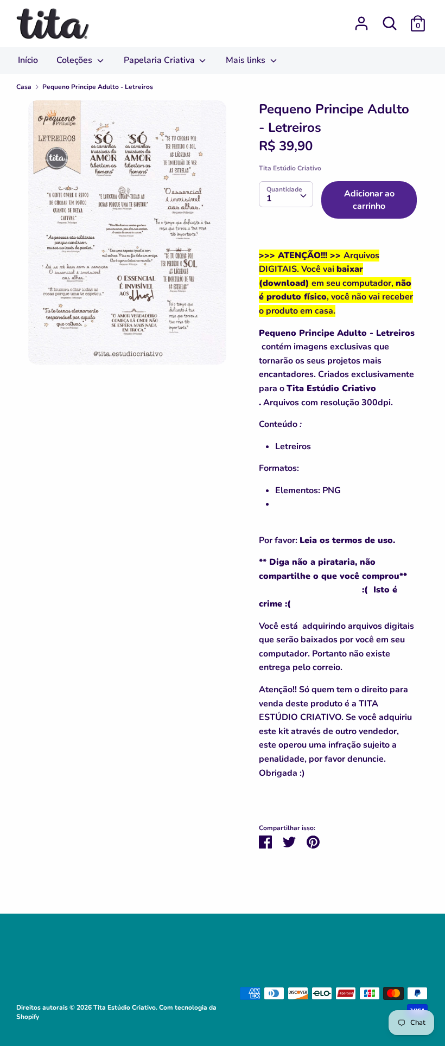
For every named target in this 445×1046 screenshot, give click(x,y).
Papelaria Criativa (160, 60)
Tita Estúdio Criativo (290, 168)
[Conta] (361, 19)
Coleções (75, 60)
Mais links (247, 60)
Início (28, 60)
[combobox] (286, 194)
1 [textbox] (269, 199)
